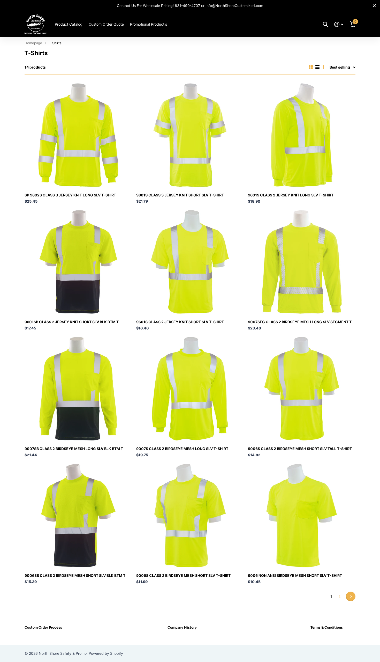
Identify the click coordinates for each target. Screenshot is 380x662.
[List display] (317, 67)
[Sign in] (339, 24)
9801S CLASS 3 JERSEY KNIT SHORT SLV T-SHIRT (180, 195)
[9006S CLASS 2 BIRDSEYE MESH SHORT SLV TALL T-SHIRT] (301, 389)
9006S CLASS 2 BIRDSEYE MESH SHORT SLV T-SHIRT (183, 575)
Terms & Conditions (326, 627)
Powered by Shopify (106, 653)
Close (374, 5)
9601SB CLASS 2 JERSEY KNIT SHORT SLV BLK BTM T (72, 322)
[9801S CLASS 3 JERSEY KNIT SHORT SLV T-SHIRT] (190, 135)
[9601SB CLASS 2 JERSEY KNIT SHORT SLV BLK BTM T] (78, 262)
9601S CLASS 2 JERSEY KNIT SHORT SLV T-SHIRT (180, 322)
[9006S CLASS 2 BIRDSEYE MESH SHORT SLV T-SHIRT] (190, 515)
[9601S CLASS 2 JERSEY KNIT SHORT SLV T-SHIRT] (190, 262)
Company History (182, 627)
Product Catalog (68, 24)
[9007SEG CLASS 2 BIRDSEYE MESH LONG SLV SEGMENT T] (301, 262)
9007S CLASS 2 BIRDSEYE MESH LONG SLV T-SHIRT (182, 448)
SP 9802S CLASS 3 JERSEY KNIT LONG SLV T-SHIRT (70, 195)
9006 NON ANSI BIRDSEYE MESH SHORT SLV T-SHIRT (295, 575)
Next (350, 596)
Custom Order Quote (106, 24)
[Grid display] (311, 67)
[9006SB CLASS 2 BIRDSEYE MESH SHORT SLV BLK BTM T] (78, 515)
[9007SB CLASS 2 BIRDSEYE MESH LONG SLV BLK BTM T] (78, 389)
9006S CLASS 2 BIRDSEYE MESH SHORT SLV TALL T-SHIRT (300, 448)
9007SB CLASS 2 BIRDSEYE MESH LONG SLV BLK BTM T (74, 448)
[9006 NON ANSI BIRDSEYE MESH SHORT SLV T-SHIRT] (301, 515)
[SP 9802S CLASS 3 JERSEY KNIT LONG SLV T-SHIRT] (78, 135)
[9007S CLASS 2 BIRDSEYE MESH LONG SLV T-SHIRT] (190, 389)
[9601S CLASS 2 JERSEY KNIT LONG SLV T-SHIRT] (301, 135)
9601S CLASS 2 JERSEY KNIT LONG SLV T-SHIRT (290, 195)
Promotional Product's (148, 24)
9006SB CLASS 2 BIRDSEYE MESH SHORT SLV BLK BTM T (75, 575)
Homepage (33, 43)
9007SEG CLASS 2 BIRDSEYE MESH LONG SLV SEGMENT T (300, 322)
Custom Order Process (43, 627)
